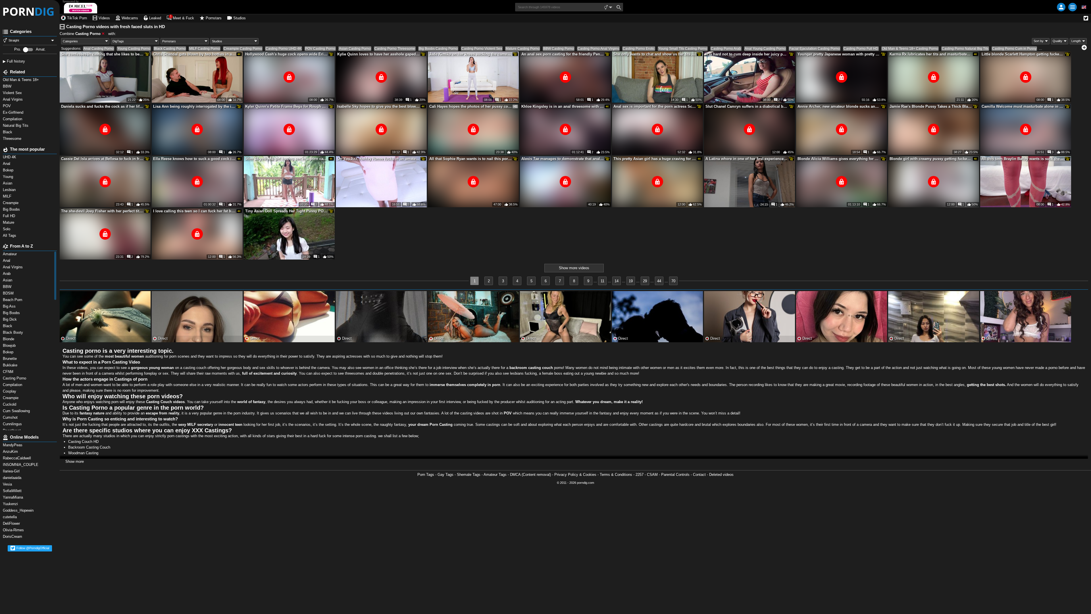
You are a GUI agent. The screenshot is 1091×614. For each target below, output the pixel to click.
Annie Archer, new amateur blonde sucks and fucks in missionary (839, 106)
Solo (7, 229)
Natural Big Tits (16, 125)
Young (8, 177)
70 (673, 281)
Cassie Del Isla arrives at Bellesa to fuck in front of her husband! (102, 159)
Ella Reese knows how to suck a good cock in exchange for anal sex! (194, 159)
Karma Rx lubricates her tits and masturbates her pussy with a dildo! (931, 54)
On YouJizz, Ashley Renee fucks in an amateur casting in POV (378, 159)
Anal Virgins (13, 99)
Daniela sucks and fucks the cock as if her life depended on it (102, 106)
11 (602, 281)
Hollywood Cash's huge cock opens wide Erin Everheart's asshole (286, 54)
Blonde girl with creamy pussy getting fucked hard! (931, 159)
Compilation (13, 119)
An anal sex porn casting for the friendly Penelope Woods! (562, 54)
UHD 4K (10, 157)
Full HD (9, 216)
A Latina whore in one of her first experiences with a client (746, 159)
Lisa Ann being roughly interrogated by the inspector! (194, 106)
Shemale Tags (468, 474)
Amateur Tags (495, 474)
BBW (8, 86)
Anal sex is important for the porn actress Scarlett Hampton (654, 106)
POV (8, 106)
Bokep (8, 170)
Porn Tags (425, 474)
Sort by (1039, 41)
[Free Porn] (30, 11)
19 (631, 281)
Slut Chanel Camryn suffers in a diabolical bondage (746, 106)
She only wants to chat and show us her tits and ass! (654, 54)
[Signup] (1061, 7)
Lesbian (10, 190)
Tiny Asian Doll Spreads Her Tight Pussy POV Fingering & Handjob (286, 211)
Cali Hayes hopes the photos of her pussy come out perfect (470, 106)
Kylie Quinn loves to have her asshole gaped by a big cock (378, 54)
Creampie (11, 203)
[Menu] (1072, 7)
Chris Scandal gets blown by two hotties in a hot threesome (194, 54)
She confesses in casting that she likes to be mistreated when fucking (102, 54)
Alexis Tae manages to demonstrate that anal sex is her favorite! (562, 159)
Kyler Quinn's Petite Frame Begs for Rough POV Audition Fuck (286, 106)
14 (617, 281)
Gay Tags (445, 474)
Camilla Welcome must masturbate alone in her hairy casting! (1023, 106)
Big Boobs (12, 209)
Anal (7, 163)
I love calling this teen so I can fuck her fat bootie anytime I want (194, 211)
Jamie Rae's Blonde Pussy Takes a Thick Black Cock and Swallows (931, 106)
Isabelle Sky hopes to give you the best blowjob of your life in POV (378, 106)
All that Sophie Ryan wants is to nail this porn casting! (470, 159)
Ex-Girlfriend (13, 112)
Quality (1057, 41)
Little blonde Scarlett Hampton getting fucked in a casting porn (1023, 54)
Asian (8, 183)
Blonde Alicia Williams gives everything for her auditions (839, 159)
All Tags (10, 235)
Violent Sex (13, 93)
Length (1076, 41)
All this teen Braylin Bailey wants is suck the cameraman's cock (1023, 159)
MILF (8, 196)
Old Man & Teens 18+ (21, 80)
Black (8, 132)
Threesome (13, 138)
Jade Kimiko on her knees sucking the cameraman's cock (470, 54)
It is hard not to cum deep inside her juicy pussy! (746, 54)
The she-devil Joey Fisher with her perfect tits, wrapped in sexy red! (102, 211)
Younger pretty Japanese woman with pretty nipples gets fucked (839, 54)
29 (645, 281)
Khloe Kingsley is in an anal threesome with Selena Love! (562, 106)
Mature (9, 222)
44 (659, 281)
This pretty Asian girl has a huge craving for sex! (654, 159)
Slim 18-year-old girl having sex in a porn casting (286, 159)
